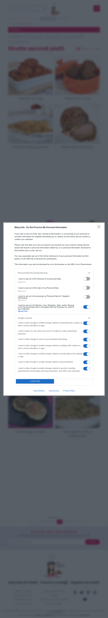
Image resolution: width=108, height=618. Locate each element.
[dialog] (54, 309)
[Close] (99, 227)
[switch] (86, 278)
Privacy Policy (69, 391)
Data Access (54, 391)
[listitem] (54, 273)
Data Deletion (39, 391)
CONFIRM (35, 381)
